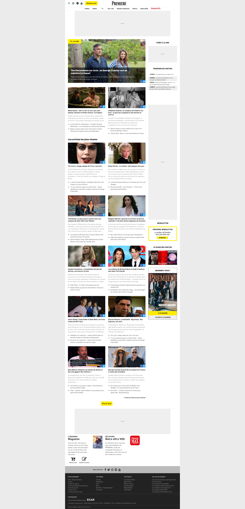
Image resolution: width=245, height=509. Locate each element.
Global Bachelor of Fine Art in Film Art (93, 503)
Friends (98, 479)
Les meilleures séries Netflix (160, 483)
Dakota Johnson (128, 483)
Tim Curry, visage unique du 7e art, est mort (85, 166)
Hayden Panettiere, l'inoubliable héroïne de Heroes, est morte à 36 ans (85, 270)
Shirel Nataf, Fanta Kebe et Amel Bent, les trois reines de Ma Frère (86, 320)
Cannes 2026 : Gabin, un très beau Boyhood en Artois (127, 133)
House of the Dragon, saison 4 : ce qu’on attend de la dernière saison (162, 83)
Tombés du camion (73, 483)
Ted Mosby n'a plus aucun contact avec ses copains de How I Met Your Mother (84, 220)
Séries (95, 8)
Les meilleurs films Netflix (159, 490)
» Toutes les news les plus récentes (134, 397)
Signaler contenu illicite (84, 507)
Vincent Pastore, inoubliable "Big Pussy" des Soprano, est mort (125, 320)
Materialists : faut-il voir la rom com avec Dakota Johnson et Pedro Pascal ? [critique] (85, 112)
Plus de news (106, 404)
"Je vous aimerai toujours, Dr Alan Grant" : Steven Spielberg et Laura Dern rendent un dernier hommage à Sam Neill (87, 189)
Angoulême (144, 8)
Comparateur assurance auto (75, 503)
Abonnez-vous (91, 3)
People (134, 8)
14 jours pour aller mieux (75, 492)
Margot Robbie (128, 488)
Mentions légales (72, 507)
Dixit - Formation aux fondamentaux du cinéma (124, 503)
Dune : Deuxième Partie (75, 479)
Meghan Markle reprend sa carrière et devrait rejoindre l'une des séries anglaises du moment (126, 220)
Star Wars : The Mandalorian (104, 488)
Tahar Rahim (127, 490)
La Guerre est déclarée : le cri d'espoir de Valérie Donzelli (161, 79)
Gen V (97, 483)
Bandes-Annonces (123, 8)
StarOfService (107, 503)
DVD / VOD (111, 8)
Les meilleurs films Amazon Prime (162, 492)
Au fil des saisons (73, 488)
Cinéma (87, 8)
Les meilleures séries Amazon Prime (163, 485)
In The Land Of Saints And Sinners (78, 485)
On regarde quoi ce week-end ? (162, 74)
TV (102, 8)
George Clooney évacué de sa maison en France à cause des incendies (126, 371)
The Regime (99, 481)
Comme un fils (72, 490)
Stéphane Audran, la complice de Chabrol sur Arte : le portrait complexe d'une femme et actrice (125, 113)
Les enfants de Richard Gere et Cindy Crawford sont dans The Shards (126, 270)
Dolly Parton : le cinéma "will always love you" (126, 166)
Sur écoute (99, 490)
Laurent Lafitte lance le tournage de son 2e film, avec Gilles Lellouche (162, 88)
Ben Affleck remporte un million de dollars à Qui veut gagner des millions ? (85, 371)
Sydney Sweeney (128, 485)
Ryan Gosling (128, 481)
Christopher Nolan (129, 479)
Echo (97, 485)
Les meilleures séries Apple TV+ (161, 488)
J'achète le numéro (163, 317)
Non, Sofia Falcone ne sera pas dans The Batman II (127, 235)
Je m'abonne (163, 313)
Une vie (70, 481)
